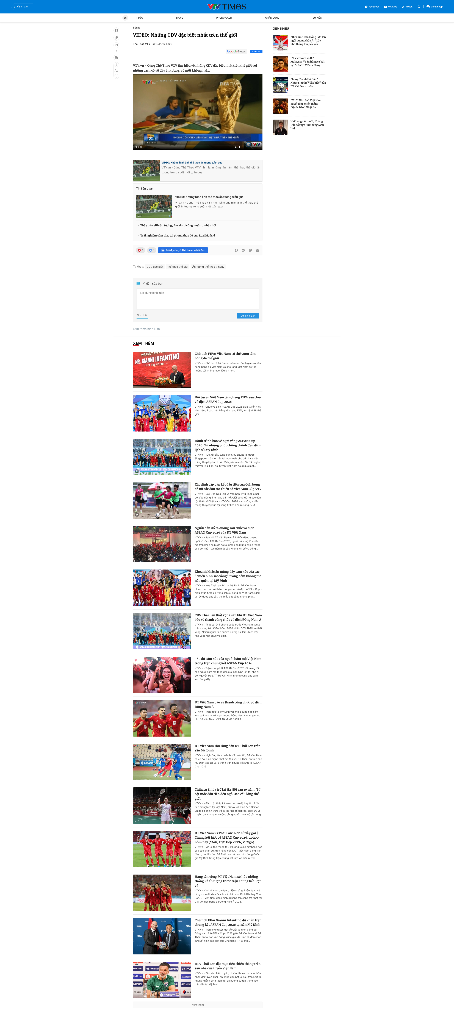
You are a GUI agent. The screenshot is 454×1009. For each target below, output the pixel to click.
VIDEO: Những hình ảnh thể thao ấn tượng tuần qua (192, 162)
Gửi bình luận (248, 315)
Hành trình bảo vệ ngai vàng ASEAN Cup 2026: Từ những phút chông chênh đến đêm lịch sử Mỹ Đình (228, 445)
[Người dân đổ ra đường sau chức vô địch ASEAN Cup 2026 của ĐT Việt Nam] (162, 544)
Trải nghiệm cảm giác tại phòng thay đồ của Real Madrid (177, 235)
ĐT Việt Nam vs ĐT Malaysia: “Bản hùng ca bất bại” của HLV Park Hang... (307, 62)
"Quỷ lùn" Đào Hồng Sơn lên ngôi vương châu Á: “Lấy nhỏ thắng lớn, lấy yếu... (308, 40)
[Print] (116, 57)
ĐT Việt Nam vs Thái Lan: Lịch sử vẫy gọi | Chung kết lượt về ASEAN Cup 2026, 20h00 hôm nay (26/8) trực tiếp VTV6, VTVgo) (227, 837)
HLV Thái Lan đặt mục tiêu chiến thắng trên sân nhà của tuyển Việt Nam (228, 966)
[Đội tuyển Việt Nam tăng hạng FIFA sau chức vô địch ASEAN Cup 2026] (162, 413)
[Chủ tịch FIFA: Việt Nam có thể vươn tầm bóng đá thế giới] (162, 370)
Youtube (392, 6)
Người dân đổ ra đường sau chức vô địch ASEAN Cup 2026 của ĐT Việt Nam (224, 530)
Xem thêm (198, 1004)
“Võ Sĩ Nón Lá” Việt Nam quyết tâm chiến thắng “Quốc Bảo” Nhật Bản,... (306, 104)
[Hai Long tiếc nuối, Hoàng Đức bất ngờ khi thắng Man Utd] (280, 127)
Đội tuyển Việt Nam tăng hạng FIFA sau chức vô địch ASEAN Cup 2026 (228, 399)
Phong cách (224, 17)
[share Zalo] (243, 250)
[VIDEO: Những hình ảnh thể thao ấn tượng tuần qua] (154, 206)
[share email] (257, 250)
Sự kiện (317, 17)
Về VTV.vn (22, 6)
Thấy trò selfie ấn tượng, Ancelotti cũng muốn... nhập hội (178, 225)
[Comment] (116, 45)
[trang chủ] (125, 18)
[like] (116, 30)
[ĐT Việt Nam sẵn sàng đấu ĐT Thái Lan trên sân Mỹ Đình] (162, 762)
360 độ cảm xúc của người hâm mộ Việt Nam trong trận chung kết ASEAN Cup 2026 (228, 661)
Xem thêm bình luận (146, 329)
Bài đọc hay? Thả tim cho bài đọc (185, 250)
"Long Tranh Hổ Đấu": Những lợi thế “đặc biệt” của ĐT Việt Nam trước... (308, 83)
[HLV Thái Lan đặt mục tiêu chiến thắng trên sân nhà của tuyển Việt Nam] (162, 980)
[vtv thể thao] (227, 6)
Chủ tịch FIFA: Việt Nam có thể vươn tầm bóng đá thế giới (225, 356)
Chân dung (272, 17)
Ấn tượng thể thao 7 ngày (208, 266)
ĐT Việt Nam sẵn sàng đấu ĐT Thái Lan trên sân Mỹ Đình (228, 748)
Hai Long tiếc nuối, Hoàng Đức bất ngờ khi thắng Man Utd (307, 125)
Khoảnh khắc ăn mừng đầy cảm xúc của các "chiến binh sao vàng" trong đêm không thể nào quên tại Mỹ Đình (228, 576)
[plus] (116, 65)
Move (179, 17)
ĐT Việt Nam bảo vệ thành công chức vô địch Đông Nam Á (228, 704)
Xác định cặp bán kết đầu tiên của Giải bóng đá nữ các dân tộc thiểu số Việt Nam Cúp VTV (228, 487)
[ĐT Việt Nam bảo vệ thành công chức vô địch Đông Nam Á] (162, 718)
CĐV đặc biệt (155, 266)
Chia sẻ (256, 51)
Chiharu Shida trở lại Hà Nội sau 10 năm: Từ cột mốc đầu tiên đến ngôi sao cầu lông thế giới (227, 794)
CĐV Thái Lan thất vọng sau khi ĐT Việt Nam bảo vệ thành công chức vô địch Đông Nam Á (228, 617)
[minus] (116, 76)
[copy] (116, 38)
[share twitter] (250, 250)
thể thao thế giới (177, 266)
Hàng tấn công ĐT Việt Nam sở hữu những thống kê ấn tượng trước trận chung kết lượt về (228, 881)
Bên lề (136, 27)
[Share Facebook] (236, 250)
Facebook (374, 6)
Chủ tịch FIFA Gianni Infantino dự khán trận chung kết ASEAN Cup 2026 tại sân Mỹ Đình (228, 922)
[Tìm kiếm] (419, 7)
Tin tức (138, 17)
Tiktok (409, 6)
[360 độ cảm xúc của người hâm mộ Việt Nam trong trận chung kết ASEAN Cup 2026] (162, 675)
